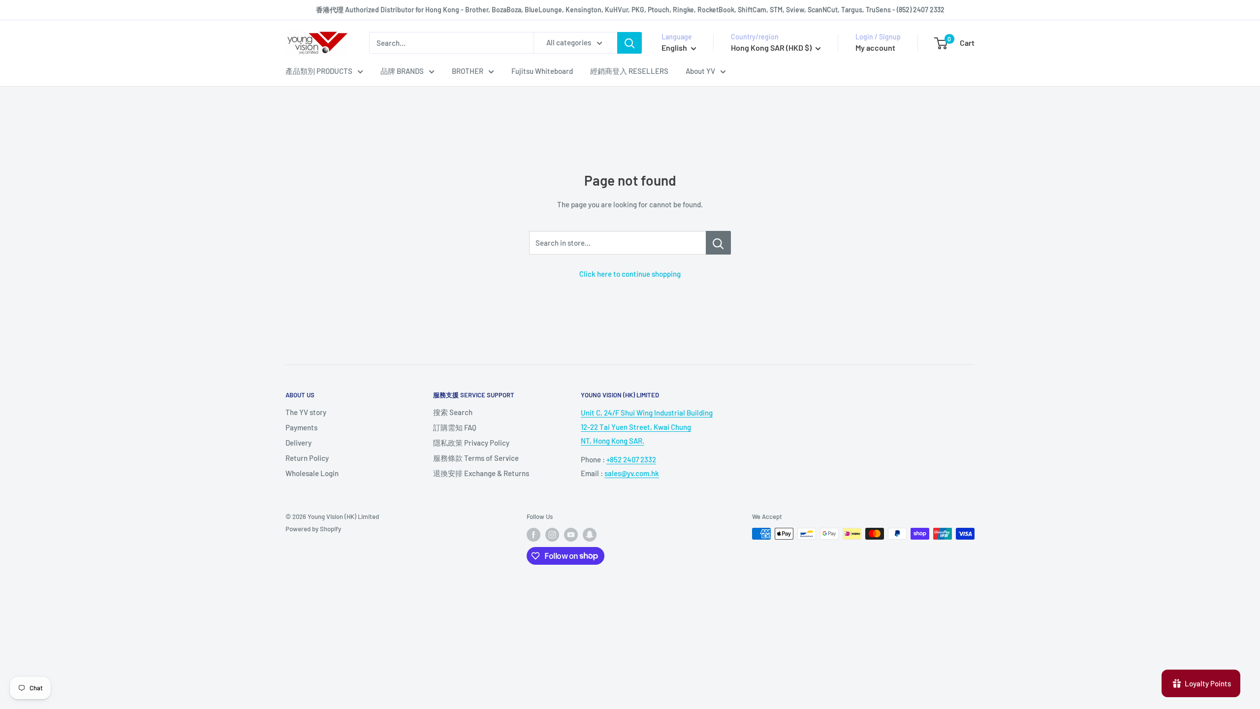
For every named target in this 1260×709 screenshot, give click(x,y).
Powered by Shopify (313, 529)
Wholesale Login (312, 473)
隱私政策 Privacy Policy (471, 442)
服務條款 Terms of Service (476, 457)
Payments (301, 427)
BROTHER (467, 70)
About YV (700, 70)
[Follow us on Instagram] (552, 535)
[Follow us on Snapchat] (590, 535)
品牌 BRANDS (402, 70)
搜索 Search (452, 412)
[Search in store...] (718, 243)
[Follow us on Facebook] (533, 535)
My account (875, 47)
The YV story (305, 412)
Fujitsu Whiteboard (542, 70)
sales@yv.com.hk (631, 473)
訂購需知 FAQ (454, 427)
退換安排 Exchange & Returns (481, 473)
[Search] (629, 43)
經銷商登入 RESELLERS (629, 70)
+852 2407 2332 (631, 459)
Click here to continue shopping (630, 273)
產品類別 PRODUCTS (318, 70)
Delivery (298, 442)
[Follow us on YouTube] (571, 535)
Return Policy (307, 457)
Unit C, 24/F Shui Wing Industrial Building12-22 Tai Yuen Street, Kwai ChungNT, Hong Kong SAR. (647, 426)
